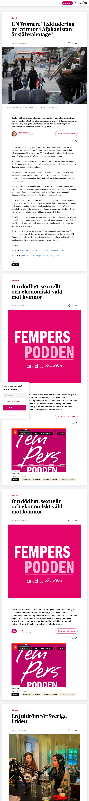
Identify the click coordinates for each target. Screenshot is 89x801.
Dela (73, 140)
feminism (26, 480)
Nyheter (15, 18)
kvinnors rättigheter (50, 480)
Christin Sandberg (25, 133)
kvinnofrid (36, 480)
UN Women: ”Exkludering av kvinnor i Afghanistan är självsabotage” (43, 29)
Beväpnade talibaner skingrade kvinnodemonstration (43, 250)
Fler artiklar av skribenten (66, 134)
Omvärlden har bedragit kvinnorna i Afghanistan (41, 255)
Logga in (80, 3)
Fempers (22, 630)
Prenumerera (67, 3)
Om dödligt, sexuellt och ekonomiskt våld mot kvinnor (37, 292)
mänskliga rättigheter (67, 480)
